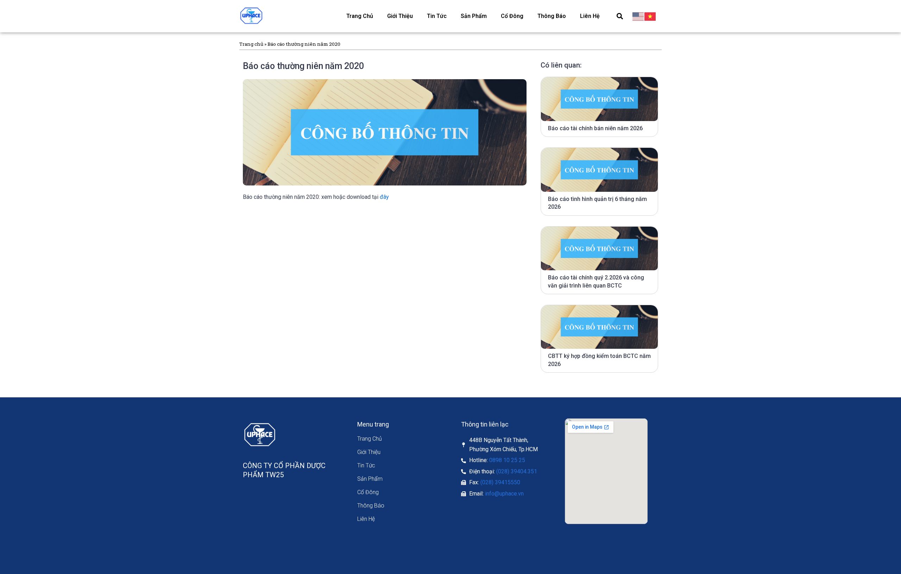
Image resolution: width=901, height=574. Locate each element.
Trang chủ (251, 44)
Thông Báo (551, 16)
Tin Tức (437, 16)
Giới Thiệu (400, 16)
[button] (619, 16)
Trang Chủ (359, 16)
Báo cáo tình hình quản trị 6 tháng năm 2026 (597, 203)
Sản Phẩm (474, 16)
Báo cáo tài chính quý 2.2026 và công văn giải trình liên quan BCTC (596, 281)
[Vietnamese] (650, 16)
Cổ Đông (512, 16)
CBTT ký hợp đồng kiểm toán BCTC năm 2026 (599, 360)
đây (384, 197)
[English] (638, 16)
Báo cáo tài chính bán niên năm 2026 (595, 128)
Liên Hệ (590, 16)
